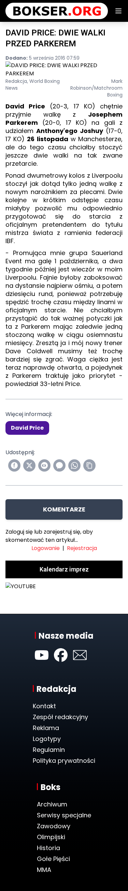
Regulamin (49, 749)
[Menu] (118, 11)
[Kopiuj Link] (89, 465)
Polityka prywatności (64, 760)
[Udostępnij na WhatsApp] (74, 465)
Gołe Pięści (53, 859)
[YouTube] (41, 655)
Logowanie (45, 548)
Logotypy (47, 738)
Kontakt (44, 706)
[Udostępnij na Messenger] (59, 465)
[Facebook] (61, 655)
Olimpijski (51, 837)
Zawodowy (53, 826)
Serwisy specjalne (64, 815)
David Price (27, 428)
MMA (44, 869)
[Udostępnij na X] (29, 465)
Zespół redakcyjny (60, 717)
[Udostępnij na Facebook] (14, 465)
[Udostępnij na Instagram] (44, 465)
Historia (48, 848)
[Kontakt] (80, 655)
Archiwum (52, 804)
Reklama (46, 728)
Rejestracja (82, 548)
